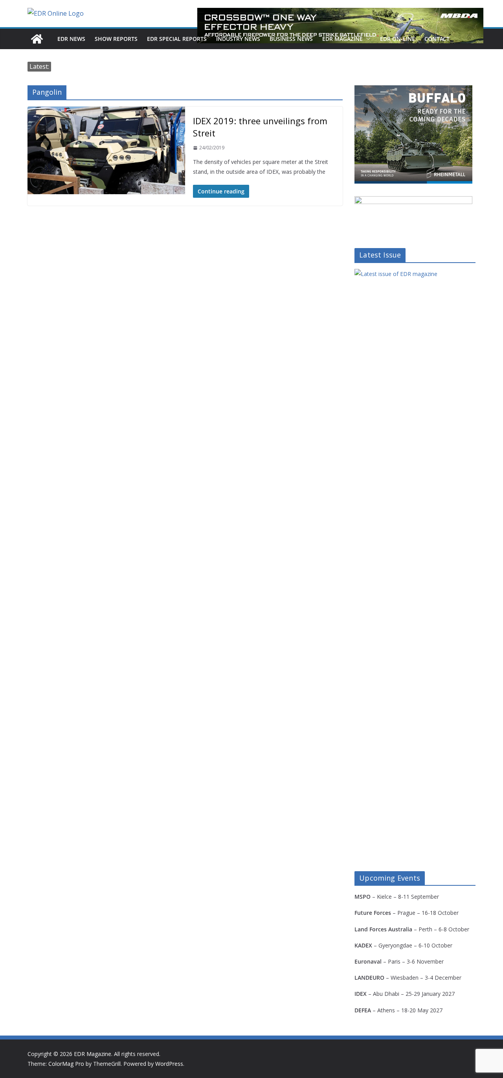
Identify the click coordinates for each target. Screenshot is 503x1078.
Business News (291, 38)
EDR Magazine (342, 38)
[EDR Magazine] (37, 39)
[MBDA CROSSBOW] (340, 25)
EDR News (71, 38)
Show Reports (116, 38)
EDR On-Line (397, 38)
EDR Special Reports (177, 38)
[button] (367, 38)
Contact (437, 38)
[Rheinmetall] (413, 90)
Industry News (238, 38)
